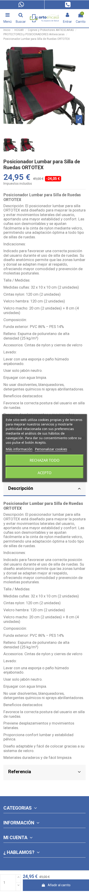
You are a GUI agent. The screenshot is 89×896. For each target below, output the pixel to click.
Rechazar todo (45, 460)
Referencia (19, 771)
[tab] (44, 489)
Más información (19, 449)
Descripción (20, 488)
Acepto (45, 472)
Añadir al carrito (59, 885)
